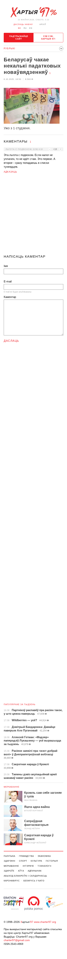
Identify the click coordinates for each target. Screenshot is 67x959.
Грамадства (26, 856)
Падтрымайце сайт (18, 37)
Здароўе (9, 871)
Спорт (23, 861)
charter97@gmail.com (17, 940)
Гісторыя (52, 861)
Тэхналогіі (44, 866)
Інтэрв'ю (28, 866)
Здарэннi (9, 861)
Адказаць (10, 171)
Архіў (42, 24)
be (19, 28)
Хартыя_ (33, 12)
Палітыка (9, 856)
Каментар (10, 296)
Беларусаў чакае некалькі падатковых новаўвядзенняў (32, 66)
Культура (36, 861)
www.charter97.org (45, 921)
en (30, 28)
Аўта (21, 871)
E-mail (8, 281)
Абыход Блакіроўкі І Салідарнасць (25, 876)
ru (25, 28)
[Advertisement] (33, 215)
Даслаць (11, 340)
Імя (6, 265)
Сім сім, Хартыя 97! (48, 37)
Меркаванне (11, 787)
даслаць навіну (23, 24)
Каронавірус (12, 881)
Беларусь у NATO (33, 881)
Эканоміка (44, 856)
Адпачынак (35, 871)
